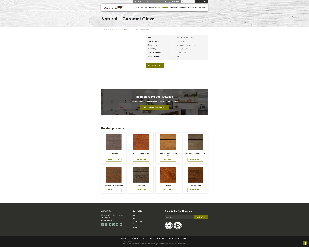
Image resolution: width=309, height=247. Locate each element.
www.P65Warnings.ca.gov (158, 244)
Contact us (201, 2)
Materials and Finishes (112, 29)
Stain (122, 29)
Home (103, 29)
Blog (148, 2)
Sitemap (123, 238)
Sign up (200, 217)
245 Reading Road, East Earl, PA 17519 (112, 215)
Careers (154, 2)
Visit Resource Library (154, 107)
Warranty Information (174, 238)
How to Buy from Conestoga (137, 223)
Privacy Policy (134, 238)
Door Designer (139, 2)
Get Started (154, 65)
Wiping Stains (129, 29)
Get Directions (105, 220)
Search (191, 2)
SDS (184, 238)
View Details (113, 160)
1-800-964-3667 (105, 217)
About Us (135, 218)
